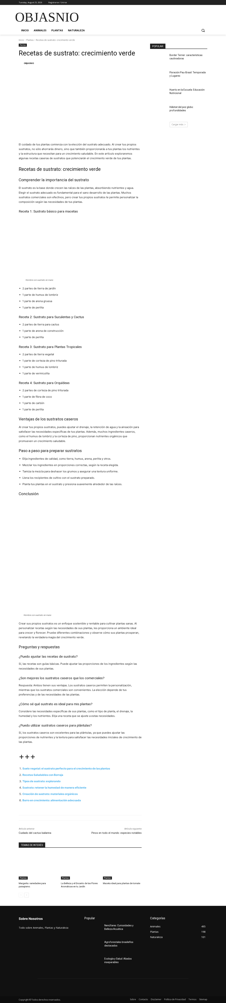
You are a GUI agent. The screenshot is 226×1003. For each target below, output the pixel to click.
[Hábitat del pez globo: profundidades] (158, 111)
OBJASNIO (29, 63)
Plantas (30, 40)
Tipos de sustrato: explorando (41, 781)
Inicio (21, 40)
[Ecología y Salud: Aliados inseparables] (93, 963)
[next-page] (26, 895)
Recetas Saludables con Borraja (42, 775)
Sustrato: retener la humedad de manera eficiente (54, 787)
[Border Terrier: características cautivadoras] (158, 60)
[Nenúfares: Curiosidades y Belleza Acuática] (93, 930)
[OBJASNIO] (21, 63)
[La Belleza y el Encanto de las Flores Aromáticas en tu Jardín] (80, 865)
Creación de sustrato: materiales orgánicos (50, 794)
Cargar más (177, 124)
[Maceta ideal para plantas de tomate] (122, 865)
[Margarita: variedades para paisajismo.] (38, 865)
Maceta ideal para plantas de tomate (121, 883)
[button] (203, 30)
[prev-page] (21, 895)
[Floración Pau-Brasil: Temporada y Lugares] (158, 77)
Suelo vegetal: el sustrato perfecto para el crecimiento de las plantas (66, 768)
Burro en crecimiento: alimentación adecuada (51, 800)
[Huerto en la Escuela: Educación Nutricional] (158, 94)
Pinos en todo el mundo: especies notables (116, 832)
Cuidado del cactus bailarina (35, 832)
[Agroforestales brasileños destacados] (93, 946)
